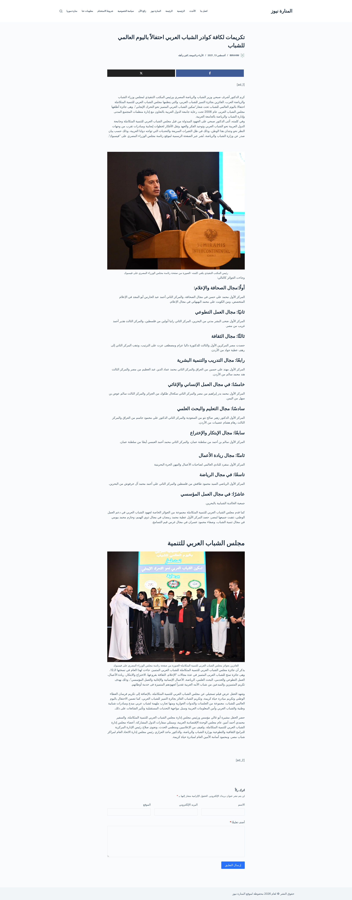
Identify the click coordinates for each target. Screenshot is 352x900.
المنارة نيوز (281, 11)
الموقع (147, 804)
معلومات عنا (87, 11)
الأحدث (192, 11)
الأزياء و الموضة (196, 55)
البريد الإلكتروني (188, 804)
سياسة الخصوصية (126, 11)
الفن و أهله (183, 55)
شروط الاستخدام (105, 11)
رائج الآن (142, 11)
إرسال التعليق (233, 865)
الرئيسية (181, 11)
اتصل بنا (203, 11)
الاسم (241, 804)
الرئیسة (169, 11)
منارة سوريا (72, 11)
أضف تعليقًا (237, 822)
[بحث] (61, 11)
